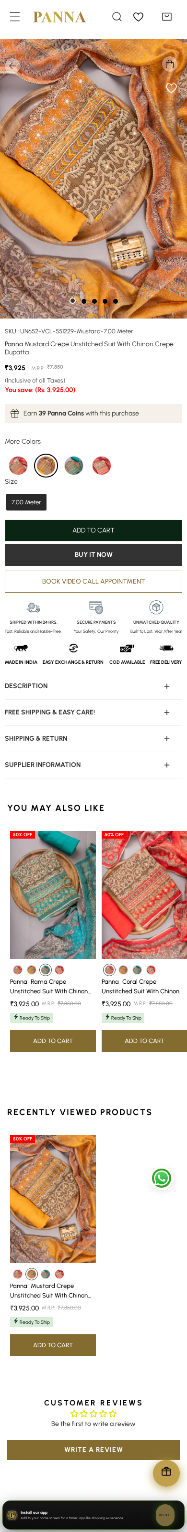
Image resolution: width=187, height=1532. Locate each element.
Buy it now (94, 555)
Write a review (93, 1450)
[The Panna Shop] (52, 17)
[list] (93, 179)
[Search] (117, 16)
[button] (166, 16)
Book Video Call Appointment (93, 581)
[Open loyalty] (166, 1473)
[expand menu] (14, 16)
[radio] (18, 466)
